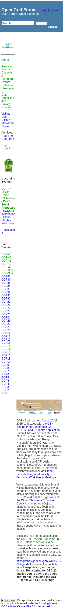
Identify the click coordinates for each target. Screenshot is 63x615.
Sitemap (53, 26)
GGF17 (5, 339)
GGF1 (5, 393)
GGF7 (5, 371)
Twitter (5, 126)
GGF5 (5, 377)
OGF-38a (7, 273)
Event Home (5, 193)
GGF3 (5, 386)
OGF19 (5, 333)
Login (4, 145)
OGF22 (5, 323)
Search (41, 23)
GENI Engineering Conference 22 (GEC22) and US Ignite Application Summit (38, 428)
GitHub (5, 119)
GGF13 (5, 352)
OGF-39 (6, 266)
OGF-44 (6, 188)
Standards (7, 78)
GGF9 (5, 364)
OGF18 (5, 336)
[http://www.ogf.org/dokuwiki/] (8, 45)
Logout (5, 148)
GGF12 (5, 355)
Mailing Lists (5, 115)
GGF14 (5, 349)
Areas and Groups (7, 68)
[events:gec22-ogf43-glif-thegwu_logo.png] (39, 407)
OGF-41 (6, 260)
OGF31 (5, 295)
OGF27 (5, 308)
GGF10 (5, 361)
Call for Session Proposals (8, 204)
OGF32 (5, 292)
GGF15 (5, 345)
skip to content (51, 10)
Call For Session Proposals (38, 538)
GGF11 (5, 358)
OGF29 (5, 301)
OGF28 (5, 304)
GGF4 (5, 380)
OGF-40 (6, 263)
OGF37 (5, 276)
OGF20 (5, 330)
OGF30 (5, 298)
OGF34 (5, 285)
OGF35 (5, 282)
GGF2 (5, 390)
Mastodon (7, 123)
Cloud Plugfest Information (8, 220)
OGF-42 (6, 257)
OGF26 (5, 311)
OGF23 (5, 320)
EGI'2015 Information (8, 212)
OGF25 (5, 314)
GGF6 (5, 374)
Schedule (9, 198)
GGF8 (5, 368)
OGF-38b (7, 270)
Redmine (7, 135)
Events (5, 82)
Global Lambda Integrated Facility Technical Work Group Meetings (36, 474)
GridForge (7, 138)
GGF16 (5, 342)
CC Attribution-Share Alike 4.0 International (25, 606)
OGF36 (5, 279)
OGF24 (5, 317)
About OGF (5, 61)
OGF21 (5, 326)
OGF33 (5, 289)
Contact (6, 107)
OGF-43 (6, 254)
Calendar (7, 85)
